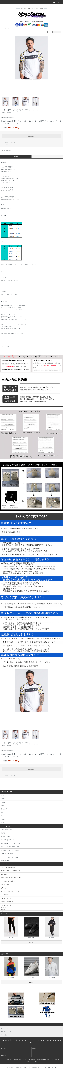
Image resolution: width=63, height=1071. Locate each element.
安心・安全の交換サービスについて (10, 891)
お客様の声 (4, 888)
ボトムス (3, 805)
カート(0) (52, 2)
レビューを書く (6, 346)
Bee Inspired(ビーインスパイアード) (10, 843)
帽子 (2, 815)
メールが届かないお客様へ (8, 881)
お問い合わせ (3, 1055)
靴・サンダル (4, 809)
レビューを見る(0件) (6, 150)
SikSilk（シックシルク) (7, 853)
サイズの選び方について (7, 884)
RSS (33, 1061)
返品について (27, 1059)
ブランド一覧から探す (12, 111)
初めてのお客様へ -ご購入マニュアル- (11, 870)
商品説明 (16, 156)
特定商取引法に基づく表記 (36, 1059)
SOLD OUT (31, 136)
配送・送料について (20, 1059)
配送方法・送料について (7, 901)
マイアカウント (5, 907)
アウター (3, 798)
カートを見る (35, 1051)
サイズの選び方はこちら (9, 144)
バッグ (2, 822)
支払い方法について (11, 1059)
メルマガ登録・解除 (6, 905)
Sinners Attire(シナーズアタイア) (9, 857)
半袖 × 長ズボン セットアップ (23, 109)
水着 (2, 812)
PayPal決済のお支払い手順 (8, 867)
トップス (3, 802)
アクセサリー (4, 819)
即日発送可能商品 (5, 836)
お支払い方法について (6, 898)
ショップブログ (5, 894)
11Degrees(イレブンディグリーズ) (10, 846)
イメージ (47, 156)
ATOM (36, 1061)
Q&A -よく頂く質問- (6, 874)
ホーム (3, 109)
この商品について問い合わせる (10, 142)
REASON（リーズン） (6, 860)
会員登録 (3, 909)
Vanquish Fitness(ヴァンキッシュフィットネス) (13, 850)
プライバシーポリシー (46, 1059)
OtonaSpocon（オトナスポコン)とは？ (11, 877)
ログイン (3, 911)
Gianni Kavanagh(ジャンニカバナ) (29, 111)
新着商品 (9, 112)
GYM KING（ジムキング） (8, 840)
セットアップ (10, 109)
